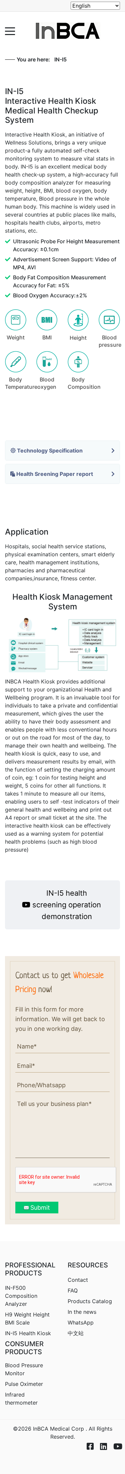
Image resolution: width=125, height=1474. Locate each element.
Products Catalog (90, 1301)
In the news (82, 1311)
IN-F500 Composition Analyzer (21, 1295)
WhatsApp (81, 1322)
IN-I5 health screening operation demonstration (66, 905)
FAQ (73, 1290)
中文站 (76, 1333)
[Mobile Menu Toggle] (10, 31)
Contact (78, 1279)
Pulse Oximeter (24, 1384)
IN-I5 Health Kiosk (28, 1333)
